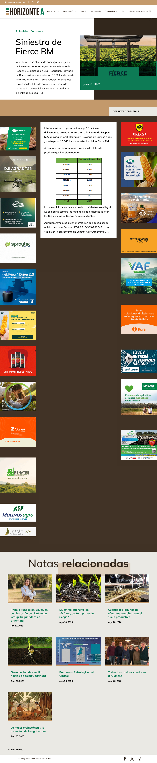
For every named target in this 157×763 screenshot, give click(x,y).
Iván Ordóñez (96, 11)
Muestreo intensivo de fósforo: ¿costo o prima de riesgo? (76, 613)
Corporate (37, 31)
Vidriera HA (110, 11)
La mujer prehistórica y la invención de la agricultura (28, 729)
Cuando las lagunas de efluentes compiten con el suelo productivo (125, 613)
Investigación (68, 11)
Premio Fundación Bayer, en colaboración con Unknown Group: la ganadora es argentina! (29, 615)
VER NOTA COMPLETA (125, 111)
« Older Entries (15, 749)
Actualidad (51, 11)
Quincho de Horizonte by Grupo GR (136, 11)
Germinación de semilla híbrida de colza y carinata (28, 674)
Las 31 (84, 11)
